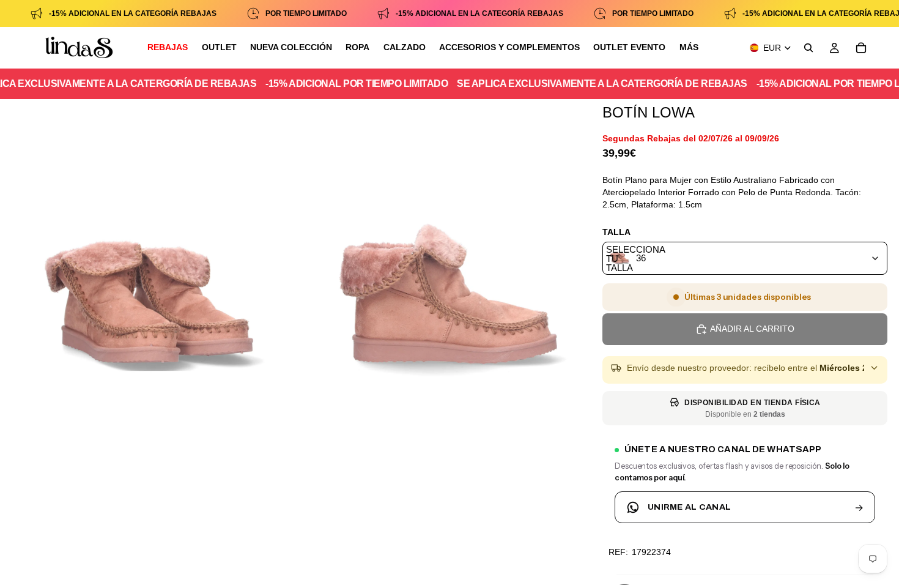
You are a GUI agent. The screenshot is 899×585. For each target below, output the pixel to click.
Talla (616, 232)
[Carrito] (861, 47)
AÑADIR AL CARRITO (752, 328)
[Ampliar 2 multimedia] (448, 307)
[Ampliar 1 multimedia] (149, 307)
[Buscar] (808, 47)
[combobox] (744, 258)
